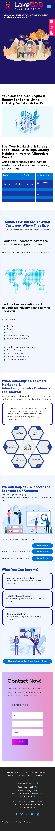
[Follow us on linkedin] (27, 814)
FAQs (10, 775)
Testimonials (12, 772)
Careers (38, 775)
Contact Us (21, 775)
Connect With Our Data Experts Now (27, 661)
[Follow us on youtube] (38, 814)
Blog (30, 775)
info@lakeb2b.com (26, 783)
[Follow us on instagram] (32, 814)
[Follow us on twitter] (21, 814)
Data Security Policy (39, 772)
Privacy (24, 772)
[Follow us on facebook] (16, 814)
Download (42, 546)
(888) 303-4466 (25, 787)
